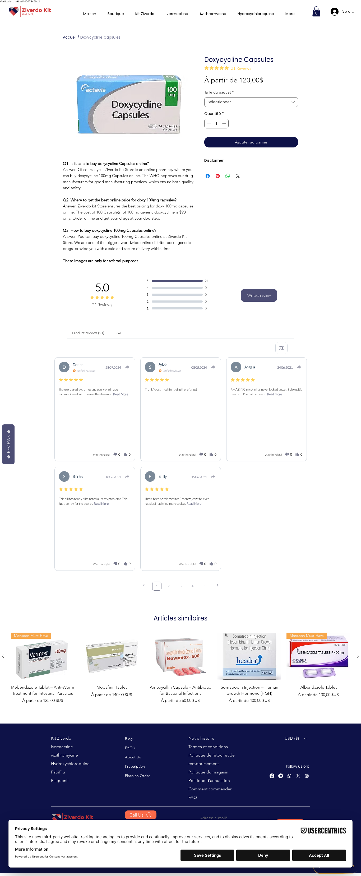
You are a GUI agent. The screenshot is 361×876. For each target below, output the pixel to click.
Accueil (69, 37)
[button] (316, 11)
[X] (298, 775)
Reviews (8, 444)
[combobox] (251, 102)
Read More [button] (120, 394)
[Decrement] (208, 123)
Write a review (259, 295)
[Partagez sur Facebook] (208, 176)
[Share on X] (238, 176)
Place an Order (137, 775)
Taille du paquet (219, 92)
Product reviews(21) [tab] (88, 333)
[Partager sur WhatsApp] (228, 176)
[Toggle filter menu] (281, 348)
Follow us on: (297, 766)
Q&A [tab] (118, 333)
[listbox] (295, 738)
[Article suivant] (358, 656)
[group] (180, 668)
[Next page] (217, 586)
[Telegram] (280, 775)
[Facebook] (272, 775)
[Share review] (127, 367)
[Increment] (224, 123)
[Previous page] (144, 586)
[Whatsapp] (289, 775)
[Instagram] (306, 775)
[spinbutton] (216, 123)
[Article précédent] (3, 656)
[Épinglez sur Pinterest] (218, 176)
